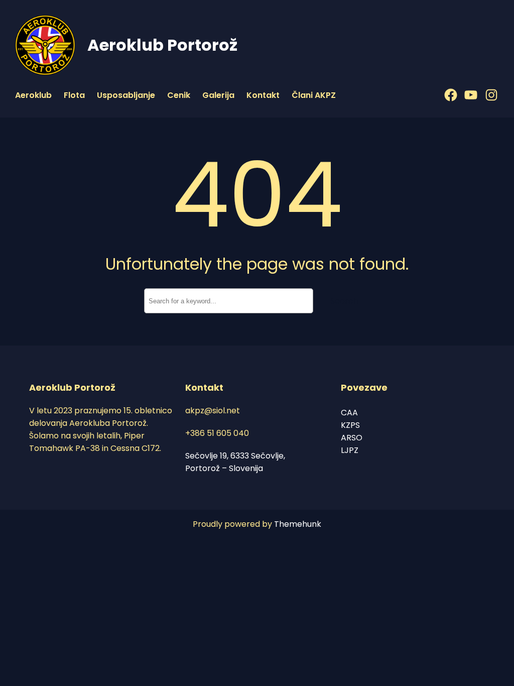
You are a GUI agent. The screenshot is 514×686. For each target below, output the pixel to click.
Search (344, 301)
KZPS (350, 425)
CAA (349, 412)
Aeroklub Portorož (162, 45)
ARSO (351, 437)
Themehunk (297, 524)
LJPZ (349, 450)
